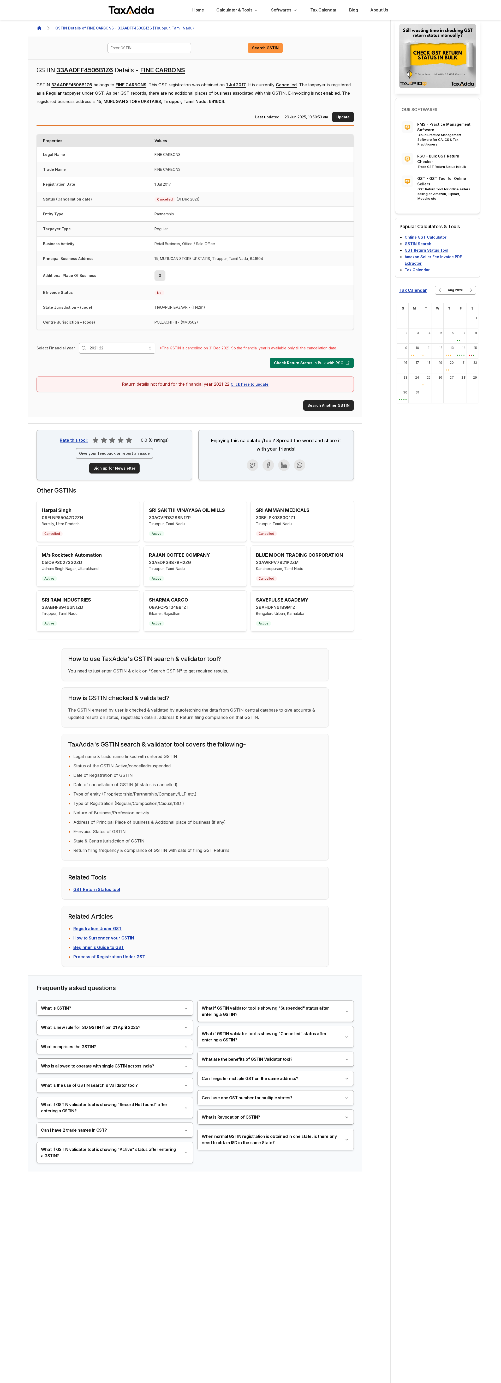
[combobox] (149, 48)
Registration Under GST (97, 928)
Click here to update (250, 384)
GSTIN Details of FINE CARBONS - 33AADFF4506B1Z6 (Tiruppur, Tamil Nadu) (124, 28)
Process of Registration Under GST (109, 956)
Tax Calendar (417, 270)
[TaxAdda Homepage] (131, 10)
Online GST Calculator (425, 237)
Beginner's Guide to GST (98, 947)
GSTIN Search (418, 243)
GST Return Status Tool (426, 250)
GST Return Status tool (96, 889)
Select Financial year (56, 348)
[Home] (39, 28)
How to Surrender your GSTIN (103, 938)
